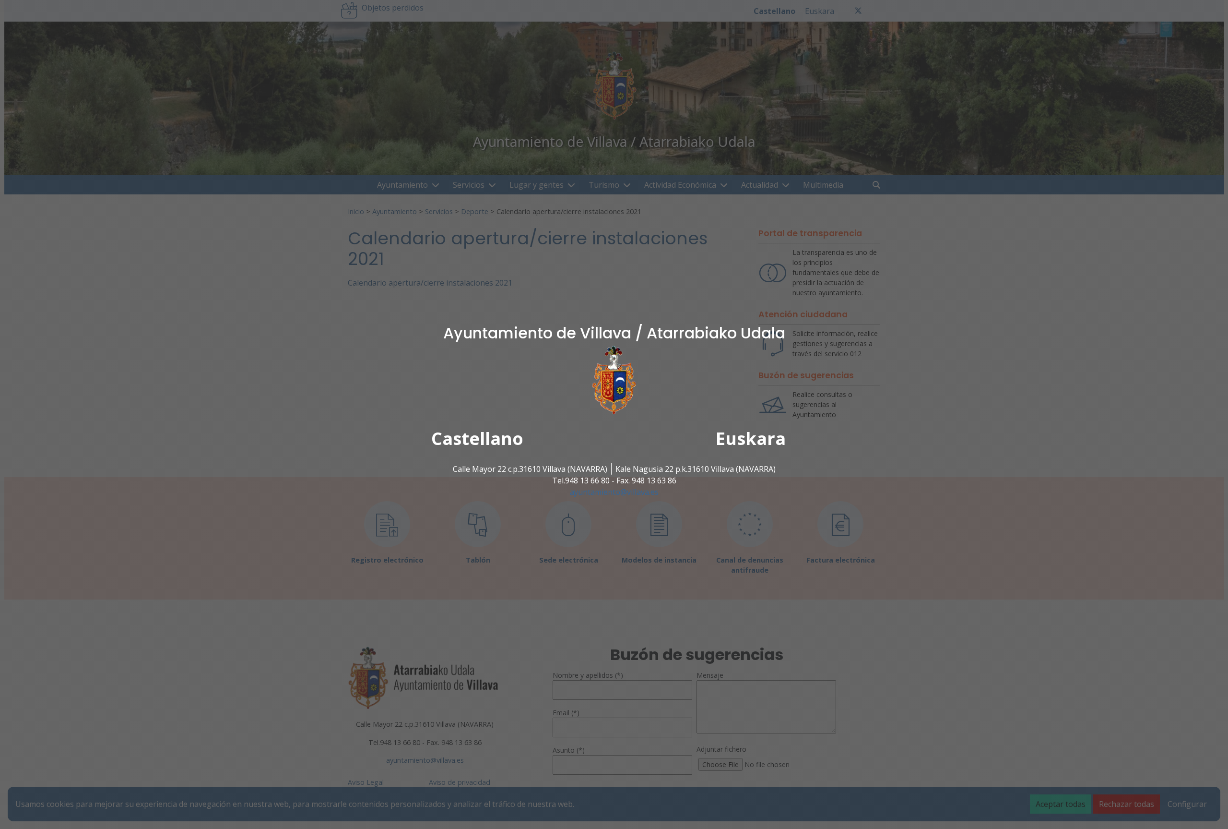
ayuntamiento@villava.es (614, 492)
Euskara (751, 438)
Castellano (477, 438)
